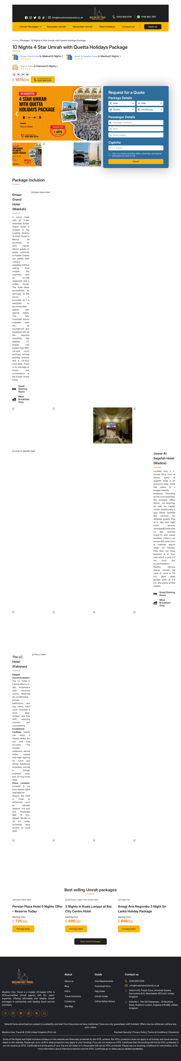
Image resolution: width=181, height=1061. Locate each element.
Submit (136, 161)
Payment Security (122, 1032)
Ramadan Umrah (56, 26)
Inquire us (152, 27)
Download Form (103, 986)
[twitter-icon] (35, 17)
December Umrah (82, 26)
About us (69, 981)
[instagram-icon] (30, 17)
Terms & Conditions (157, 1032)
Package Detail (23, 929)
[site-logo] (22, 976)
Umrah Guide (101, 996)
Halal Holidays (107, 26)
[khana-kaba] (21, 899)
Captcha (114, 142)
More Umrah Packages (91, 941)
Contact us (70, 1001)
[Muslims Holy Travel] (98, 13)
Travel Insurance (73, 996)
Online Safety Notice (105, 1001)
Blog (67, 986)
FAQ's (67, 991)
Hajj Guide (100, 991)
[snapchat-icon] (44, 1013)
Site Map (69, 1006)
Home (15, 40)
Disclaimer (174, 1032)
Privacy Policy (140, 1032)
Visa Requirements (104, 981)
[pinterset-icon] (39, 17)
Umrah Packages (29, 26)
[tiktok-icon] (43, 17)
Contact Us (128, 26)
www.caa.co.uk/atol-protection (127, 1048)
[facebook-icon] (26, 17)
